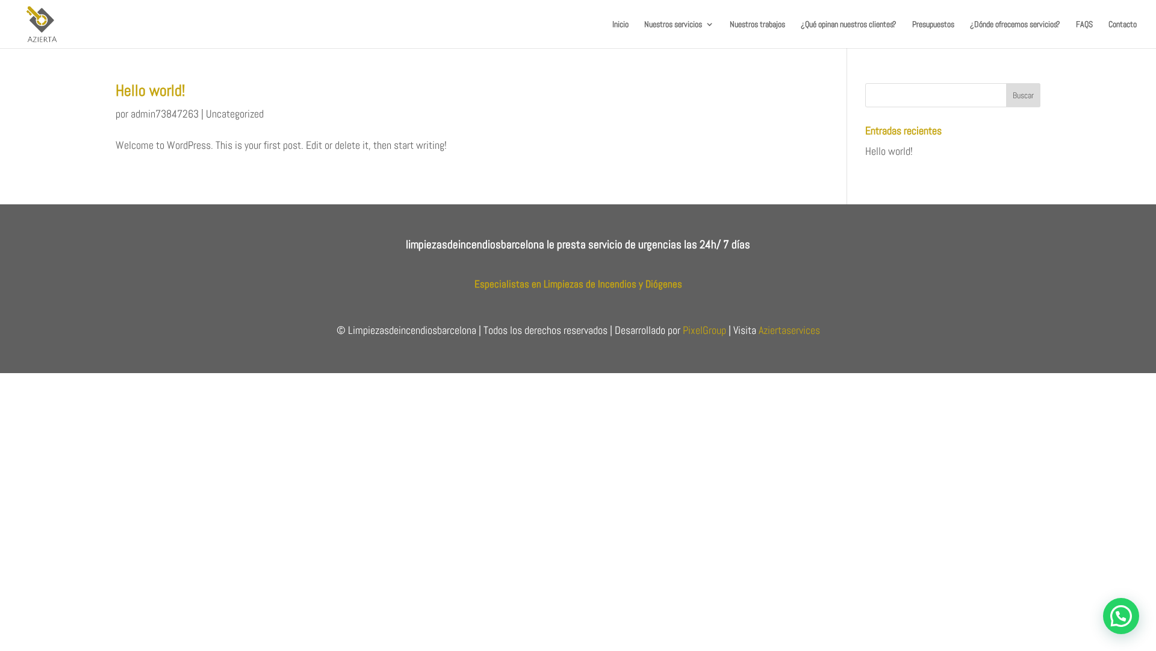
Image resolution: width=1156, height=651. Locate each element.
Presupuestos (933, 25)
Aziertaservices (789, 330)
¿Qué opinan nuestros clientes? (849, 25)
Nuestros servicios (673, 25)
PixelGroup (704, 330)
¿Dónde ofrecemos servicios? (1015, 25)
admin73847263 (165, 114)
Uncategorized (235, 114)
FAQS (1084, 25)
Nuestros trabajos (757, 25)
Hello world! (150, 91)
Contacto (1122, 25)
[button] (1121, 616)
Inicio (620, 25)
